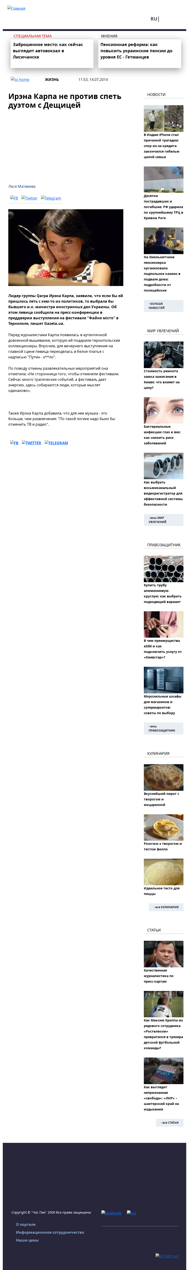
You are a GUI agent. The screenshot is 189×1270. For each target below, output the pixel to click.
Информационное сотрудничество (50, 1232)
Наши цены (27, 1240)
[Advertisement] (65, 143)
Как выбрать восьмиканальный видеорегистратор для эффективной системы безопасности (163, 493)
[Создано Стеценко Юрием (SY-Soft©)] (167, 1255)
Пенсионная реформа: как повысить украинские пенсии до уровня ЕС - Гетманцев (136, 51)
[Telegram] (51, 198)
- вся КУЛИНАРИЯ (166, 907)
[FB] (14, 198)
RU (154, 18)
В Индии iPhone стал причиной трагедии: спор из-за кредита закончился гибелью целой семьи (161, 145)
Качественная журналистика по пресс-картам (159, 976)
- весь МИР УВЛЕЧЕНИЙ (157, 520)
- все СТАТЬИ (170, 1123)
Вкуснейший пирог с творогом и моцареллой (161, 799)
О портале (25, 1224)
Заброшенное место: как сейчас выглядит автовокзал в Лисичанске (48, 51)
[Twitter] (29, 198)
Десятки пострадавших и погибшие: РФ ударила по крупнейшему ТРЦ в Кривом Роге (163, 207)
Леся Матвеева (21, 186)
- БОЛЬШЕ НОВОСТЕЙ (157, 306)
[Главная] (16, 7)
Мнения (109, 36)
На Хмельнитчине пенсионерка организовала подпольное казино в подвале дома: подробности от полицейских (162, 273)
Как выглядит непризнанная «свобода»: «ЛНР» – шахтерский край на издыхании (161, 1098)
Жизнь (52, 79)
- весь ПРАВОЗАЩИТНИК (162, 728)
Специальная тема (33, 36)
